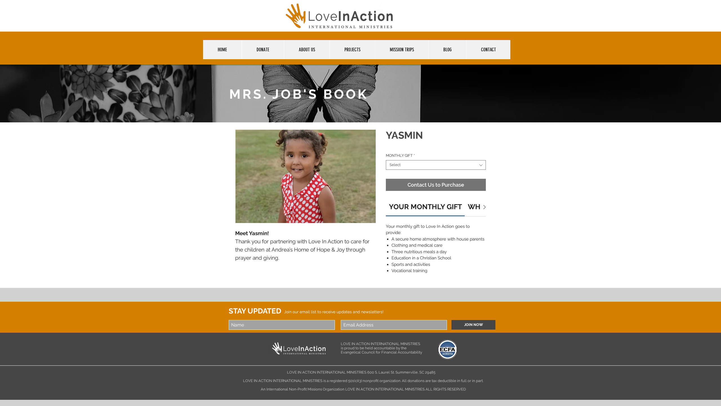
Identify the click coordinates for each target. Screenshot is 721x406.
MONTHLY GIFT (400, 155)
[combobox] (436, 165)
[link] (425, 206)
